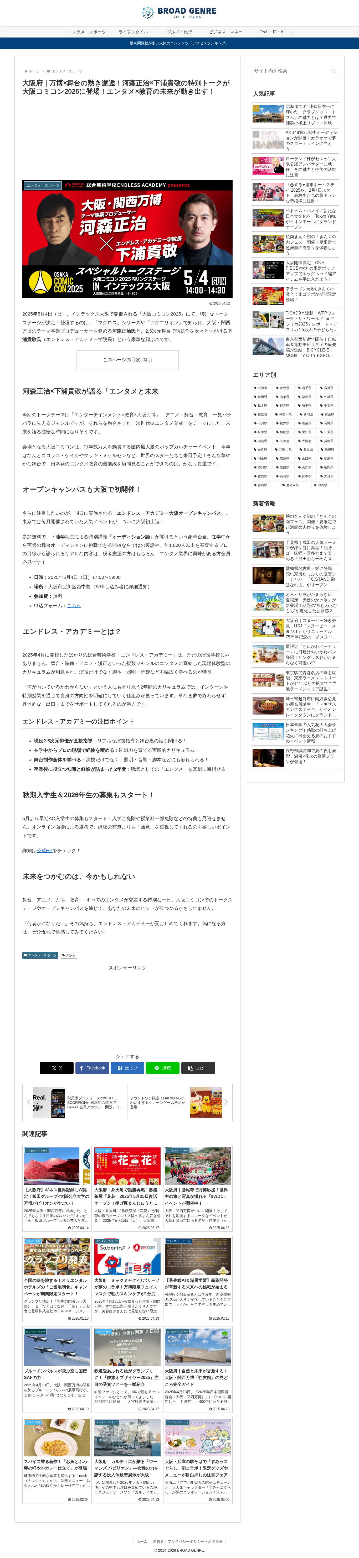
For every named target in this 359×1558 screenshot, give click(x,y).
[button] (198, 1068)
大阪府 (71, 955)
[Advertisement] (127, 137)
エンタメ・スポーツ (42, 955)
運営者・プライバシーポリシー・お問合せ (188, 1541)
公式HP (45, 850)
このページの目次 (122, 359)
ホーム (141, 1541)
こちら (74, 605)
